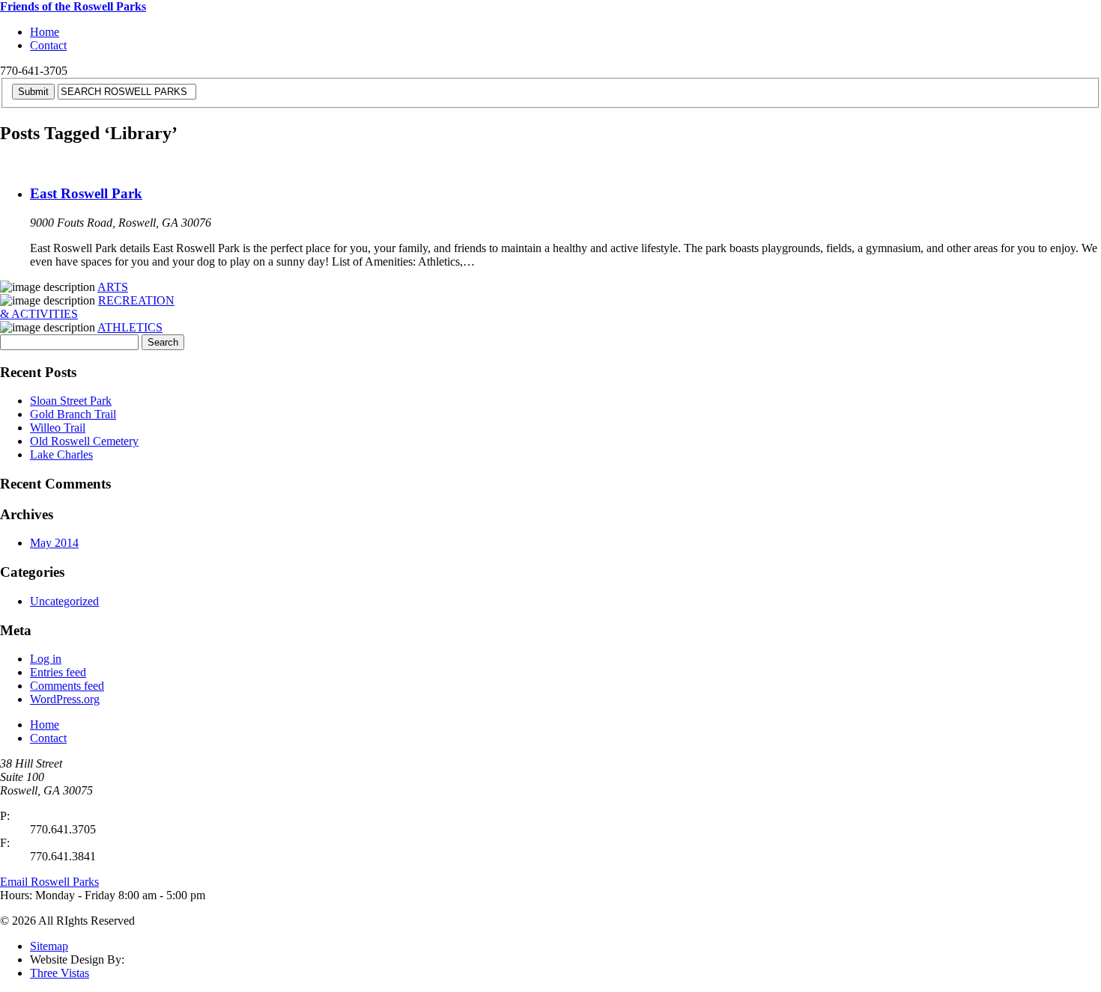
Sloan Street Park (71, 400)
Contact (48, 45)
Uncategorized (64, 601)
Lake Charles (61, 454)
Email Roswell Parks (49, 881)
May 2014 (54, 542)
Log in (45, 658)
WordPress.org (65, 699)
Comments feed (67, 685)
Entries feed (58, 672)
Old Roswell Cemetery (84, 441)
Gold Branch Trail (73, 414)
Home (44, 31)
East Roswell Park (86, 193)
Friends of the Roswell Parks (73, 6)
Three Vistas (59, 973)
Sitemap (49, 946)
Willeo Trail (57, 427)
